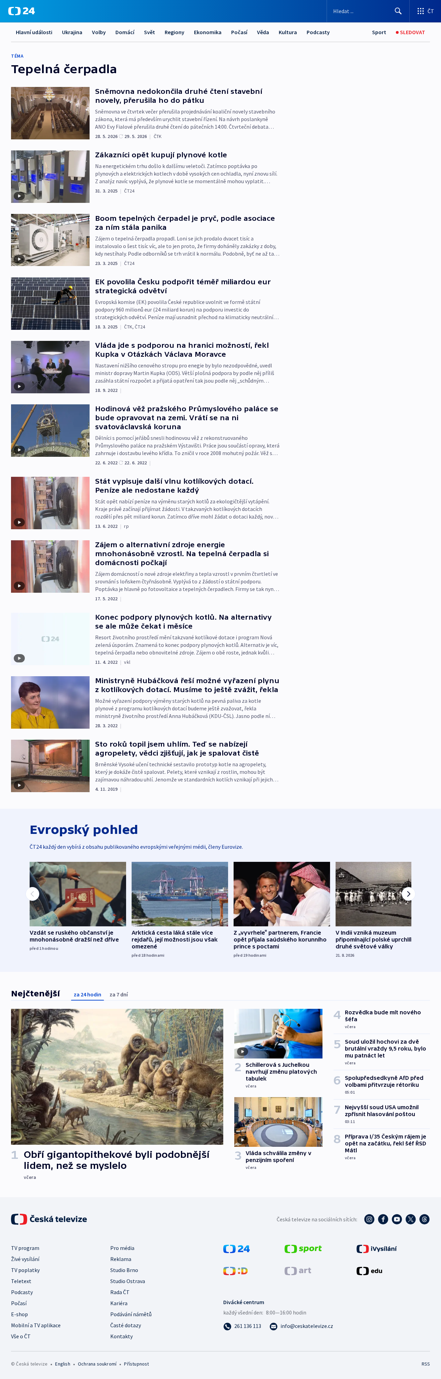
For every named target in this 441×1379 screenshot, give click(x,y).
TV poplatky (25, 1270)
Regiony (174, 32)
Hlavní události (34, 32)
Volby (99, 32)
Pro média (122, 1247)
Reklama (120, 1258)
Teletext (21, 1281)
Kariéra (118, 1303)
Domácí (124, 32)
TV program (25, 1247)
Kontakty (121, 1336)
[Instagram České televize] (369, 1219)
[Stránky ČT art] (298, 1270)
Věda (263, 32)
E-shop (19, 1314)
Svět (149, 32)
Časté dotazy (125, 1325)
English (62, 1364)
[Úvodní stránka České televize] (49, 1219)
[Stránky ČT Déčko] (235, 1270)
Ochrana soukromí (97, 1364)
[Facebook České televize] (383, 1219)
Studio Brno (124, 1270)
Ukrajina (72, 32)
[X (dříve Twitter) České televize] (410, 1219)
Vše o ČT (21, 1336)
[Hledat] (398, 11)
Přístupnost (136, 1364)
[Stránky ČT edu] (369, 1270)
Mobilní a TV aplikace (36, 1325)
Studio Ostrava (127, 1281)
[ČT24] (21, 11)
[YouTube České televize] (396, 1219)
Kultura (288, 32)
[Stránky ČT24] (236, 1248)
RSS (426, 1364)
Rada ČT (120, 1292)
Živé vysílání (25, 1258)
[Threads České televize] (424, 1219)
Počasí (239, 32)
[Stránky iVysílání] (377, 1248)
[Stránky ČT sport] (303, 1248)
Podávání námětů (131, 1314)
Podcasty (318, 32)
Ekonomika (208, 32)
